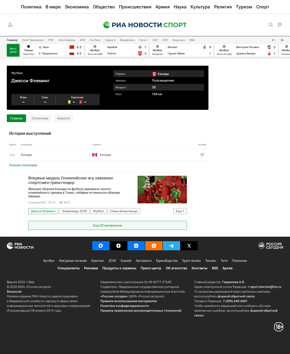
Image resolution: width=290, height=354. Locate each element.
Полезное (239, 261)
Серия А (110, 40)
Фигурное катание (73, 261)
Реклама (91, 268)
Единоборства (167, 261)
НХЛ (165, 40)
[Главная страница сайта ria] (130, 25)
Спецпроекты (69, 268)
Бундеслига (127, 40)
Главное (12, 40)
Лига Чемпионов (33, 40)
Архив (227, 268)
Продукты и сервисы (119, 268)
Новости (63, 118)
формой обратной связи (236, 296)
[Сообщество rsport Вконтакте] (136, 245)
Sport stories (191, 261)
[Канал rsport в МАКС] (100, 245)
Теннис (210, 261)
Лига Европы (66, 40)
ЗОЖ (112, 261)
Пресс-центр (151, 268)
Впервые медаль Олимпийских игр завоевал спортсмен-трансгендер (70, 180)
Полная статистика (23, 165)
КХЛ (155, 40)
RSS (215, 268)
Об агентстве (176, 268)
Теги (224, 261)
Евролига (179, 40)
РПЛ (51, 40)
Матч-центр (13, 50)
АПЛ (82, 40)
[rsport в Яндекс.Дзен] (118, 245)
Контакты (199, 268)
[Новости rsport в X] (189, 245)
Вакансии (14, 291)
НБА (192, 40)
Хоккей (126, 261)
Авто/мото (144, 261)
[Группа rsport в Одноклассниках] (153, 245)
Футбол (17, 73)
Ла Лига (95, 40)
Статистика (40, 118)
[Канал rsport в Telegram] (171, 245)
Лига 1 (143, 40)
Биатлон (97, 261)
